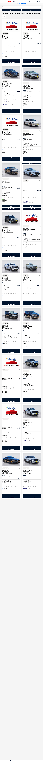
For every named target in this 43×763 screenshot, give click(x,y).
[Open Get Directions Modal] (19, 1)
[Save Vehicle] (19, 33)
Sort (12, 10)
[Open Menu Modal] (2, 1)
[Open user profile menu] (29, 1)
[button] (11, 60)
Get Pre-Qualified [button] (11, 62)
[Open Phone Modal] (24, 1)
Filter (32, 10)
